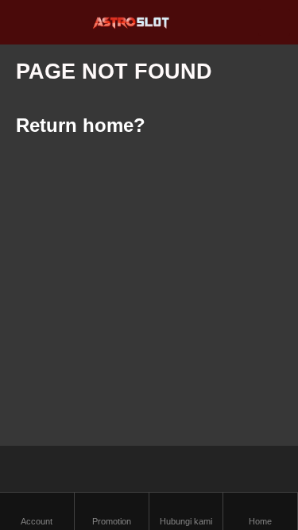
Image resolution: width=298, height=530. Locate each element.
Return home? (80, 125)
